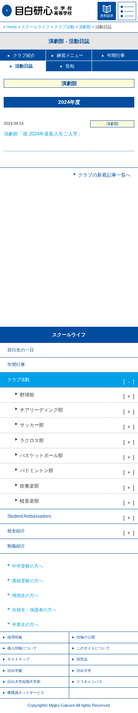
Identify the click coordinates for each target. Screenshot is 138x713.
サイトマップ (18, 659)
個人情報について (22, 648)
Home (11, 27)
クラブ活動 (64, 27)
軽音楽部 (29, 501)
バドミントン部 (36, 470)
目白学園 (14, 671)
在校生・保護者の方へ (34, 609)
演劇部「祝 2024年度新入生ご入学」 (43, 134)
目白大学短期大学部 (23, 682)
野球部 (27, 395)
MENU (127, 11)
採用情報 (14, 637)
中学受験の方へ (27, 566)
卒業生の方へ (25, 624)
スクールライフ (35, 27)
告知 (70, 66)
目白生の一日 (20, 349)
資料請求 (106, 16)
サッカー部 (32, 425)
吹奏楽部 (29, 486)
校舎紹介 (16, 530)
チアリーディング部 (41, 410)
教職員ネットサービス (25, 693)
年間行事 (116, 55)
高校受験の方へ (27, 580)
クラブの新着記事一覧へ (104, 175)
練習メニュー (70, 55)
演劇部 (85, 27)
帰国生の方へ (25, 595)
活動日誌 (24, 66)
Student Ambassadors (29, 516)
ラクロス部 (32, 440)
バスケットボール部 (41, 455)
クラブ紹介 (24, 55)
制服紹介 (16, 546)
